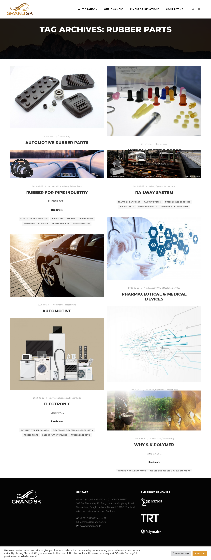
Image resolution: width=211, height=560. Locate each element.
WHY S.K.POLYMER (154, 444)
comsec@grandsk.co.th (93, 522)
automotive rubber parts (35, 430)
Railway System (156, 186)
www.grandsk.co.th (90, 525)
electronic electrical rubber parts (73, 430)
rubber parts (86, 219)
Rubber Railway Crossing (175, 207)
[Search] (193, 9)
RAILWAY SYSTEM (154, 192)
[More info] (199, 9)
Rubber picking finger (36, 223)
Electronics (160, 390)
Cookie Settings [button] (181, 553)
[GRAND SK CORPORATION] (20, 9)
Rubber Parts (76, 186)
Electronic (57, 404)
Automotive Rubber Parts (57, 142)
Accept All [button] (200, 553)
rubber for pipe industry (34, 219)
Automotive (58, 305)
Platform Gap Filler (129, 202)
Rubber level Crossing (177, 202)
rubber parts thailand (54, 435)
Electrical (150, 390)
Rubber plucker (60, 223)
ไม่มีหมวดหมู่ (64, 136)
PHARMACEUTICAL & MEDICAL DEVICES (162, 288)
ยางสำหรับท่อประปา (81, 223)
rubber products (147, 207)
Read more (57, 209)
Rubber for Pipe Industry (58, 186)
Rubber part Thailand (63, 219)
